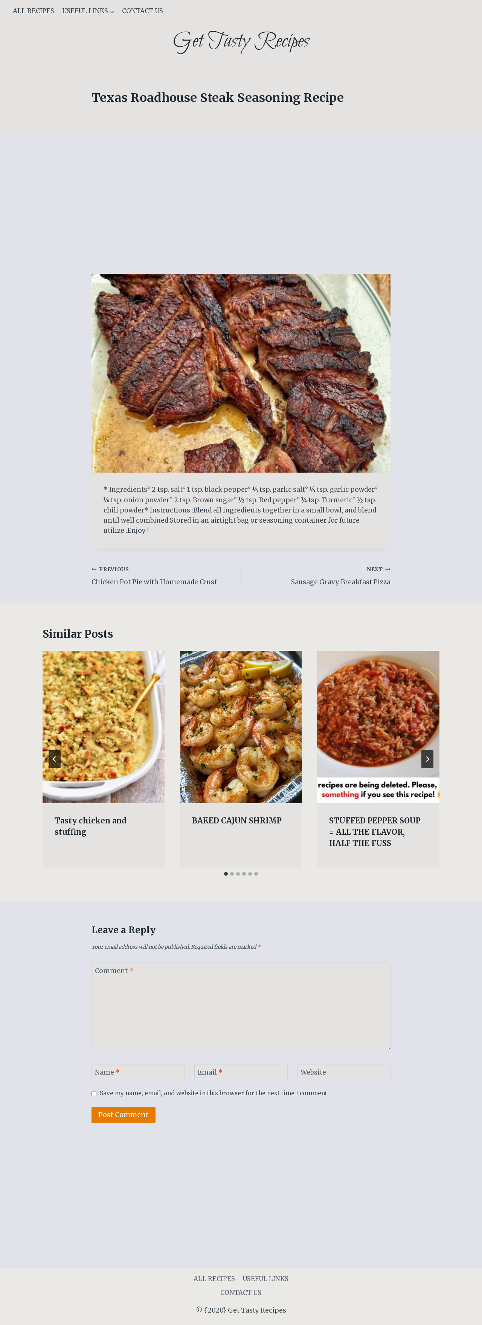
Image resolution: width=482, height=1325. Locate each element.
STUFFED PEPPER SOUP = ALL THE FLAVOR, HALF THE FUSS (375, 832)
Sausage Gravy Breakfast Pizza (340, 576)
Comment (114, 971)
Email (210, 1072)
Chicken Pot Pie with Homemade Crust (154, 576)
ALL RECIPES (33, 11)
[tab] (226, 874)
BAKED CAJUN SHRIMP (237, 820)
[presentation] (104, 727)
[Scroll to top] (463, 1313)
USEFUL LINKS (265, 1279)
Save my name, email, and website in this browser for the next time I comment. (214, 1093)
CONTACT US (142, 11)
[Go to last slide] (55, 759)
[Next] (427, 759)
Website (313, 1072)
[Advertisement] (241, 218)
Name (107, 1072)
